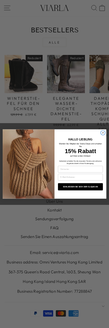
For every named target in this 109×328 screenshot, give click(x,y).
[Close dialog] (103, 132)
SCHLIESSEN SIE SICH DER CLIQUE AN (80, 187)
